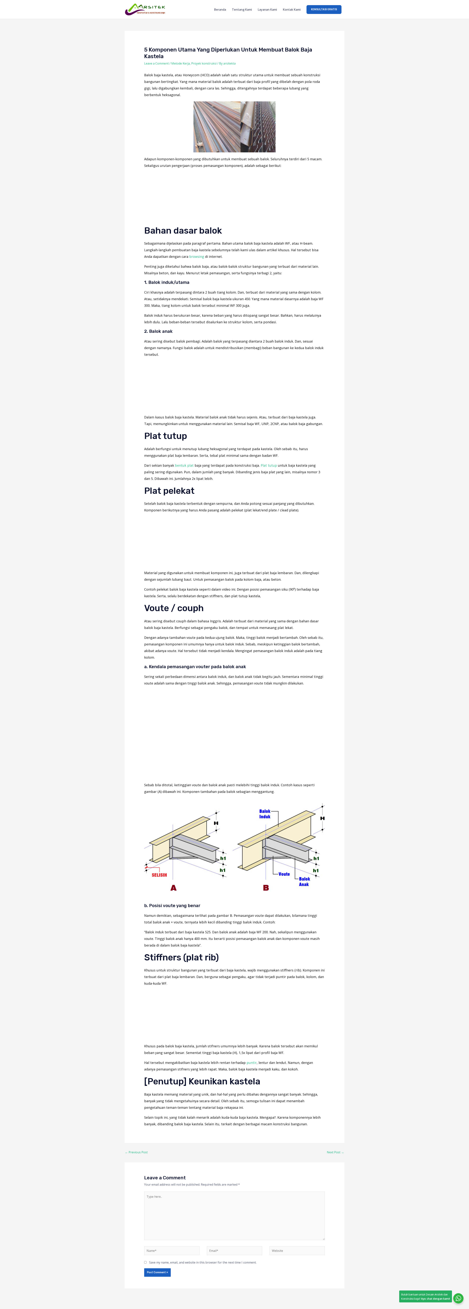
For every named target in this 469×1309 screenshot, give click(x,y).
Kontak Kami (292, 10)
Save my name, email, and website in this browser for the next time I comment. (202, 1262)
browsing (196, 256)
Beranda (220, 10)
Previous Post (136, 1152)
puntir (252, 1062)
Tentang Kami (242, 10)
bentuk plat (184, 465)
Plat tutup (269, 465)
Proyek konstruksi (204, 63)
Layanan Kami (267, 10)
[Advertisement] (234, 198)
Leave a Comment (156, 63)
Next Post (335, 1152)
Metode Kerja (180, 63)
